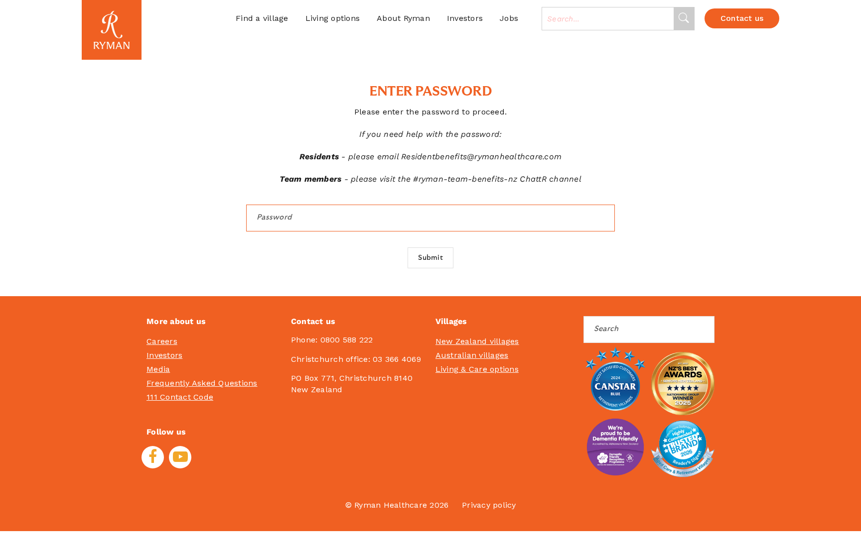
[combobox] (608, 18)
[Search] (684, 18)
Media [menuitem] (158, 369)
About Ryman (403, 18)
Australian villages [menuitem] (472, 355)
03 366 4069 (397, 359)
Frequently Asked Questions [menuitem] (202, 383)
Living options (332, 18)
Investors (465, 18)
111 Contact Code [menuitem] (179, 397)
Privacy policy (489, 505)
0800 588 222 (346, 339)
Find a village (262, 18)
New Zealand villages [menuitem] (477, 341)
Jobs (509, 18)
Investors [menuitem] (164, 355)
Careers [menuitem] (161, 341)
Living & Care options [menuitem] (477, 369)
